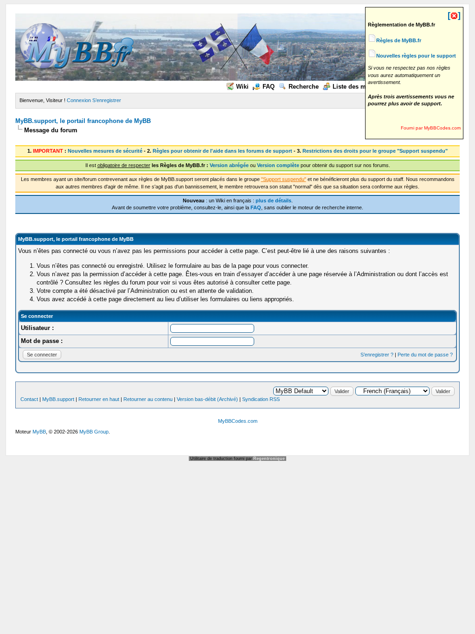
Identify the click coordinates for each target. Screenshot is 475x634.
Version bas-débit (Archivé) (207, 399)
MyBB (39, 431)
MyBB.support (58, 399)
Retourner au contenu (148, 399)
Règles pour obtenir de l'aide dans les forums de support (222, 151)
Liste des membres (360, 86)
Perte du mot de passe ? (425, 354)
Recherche (304, 86)
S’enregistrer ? (376, 354)
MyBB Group (94, 431)
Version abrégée (229, 165)
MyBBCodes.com (237, 421)
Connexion (79, 100)
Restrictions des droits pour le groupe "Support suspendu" (375, 151)
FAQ (269, 86)
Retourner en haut (98, 399)
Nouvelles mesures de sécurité (105, 151)
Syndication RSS (261, 399)
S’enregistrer (106, 100)
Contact (29, 399)
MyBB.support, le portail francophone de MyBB (83, 120)
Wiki (242, 86)
